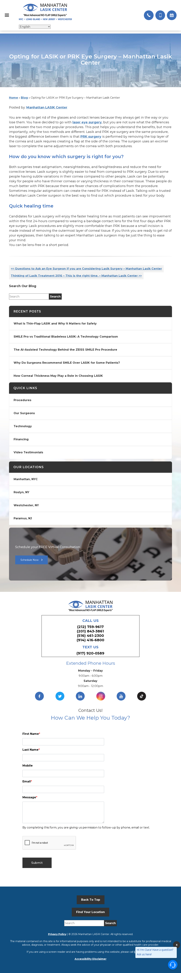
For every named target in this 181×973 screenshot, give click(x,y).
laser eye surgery (87, 122)
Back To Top (90, 899)
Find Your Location (90, 912)
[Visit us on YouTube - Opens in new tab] (121, 696)
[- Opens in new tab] (141, 696)
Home (13, 97)
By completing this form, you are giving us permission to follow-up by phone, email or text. (86, 827)
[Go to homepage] (45, 12)
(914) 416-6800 (90, 640)
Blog (24, 97)
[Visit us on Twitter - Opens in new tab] (60, 696)
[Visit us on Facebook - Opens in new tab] (39, 696)
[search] (55, 296)
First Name (31, 733)
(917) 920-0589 (90, 653)
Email (27, 781)
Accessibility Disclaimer (90, 958)
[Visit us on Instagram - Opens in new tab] (100, 696)
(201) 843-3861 (90, 631)
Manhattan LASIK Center (46, 107)
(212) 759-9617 (90, 627)
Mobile (27, 765)
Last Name (31, 749)
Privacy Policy (57, 934)
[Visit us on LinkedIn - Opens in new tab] (80, 696)
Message (29, 797)
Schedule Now (30, 559)
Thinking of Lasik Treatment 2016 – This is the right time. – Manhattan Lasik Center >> (76, 275)
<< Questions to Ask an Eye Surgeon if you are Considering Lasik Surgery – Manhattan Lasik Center (86, 268)
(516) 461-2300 (90, 635)
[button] (7, 15)
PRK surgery (90, 137)
